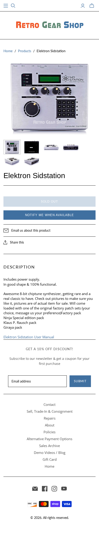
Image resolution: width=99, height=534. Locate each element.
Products (24, 51)
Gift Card (50, 459)
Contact (49, 404)
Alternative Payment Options (49, 438)
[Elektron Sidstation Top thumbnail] (12, 147)
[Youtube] (64, 488)
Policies (49, 432)
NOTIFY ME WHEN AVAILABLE (49, 215)
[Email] (35, 488)
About (49, 425)
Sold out (49, 201)
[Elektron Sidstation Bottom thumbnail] (31, 147)
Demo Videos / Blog (49, 452)
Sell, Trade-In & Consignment (50, 411)
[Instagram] (54, 488)
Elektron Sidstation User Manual (28, 337)
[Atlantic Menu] (5, 5)
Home (8, 51)
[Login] (82, 5)
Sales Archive (49, 445)
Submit (80, 381)
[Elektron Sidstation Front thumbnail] (51, 147)
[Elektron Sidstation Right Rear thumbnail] (31, 161)
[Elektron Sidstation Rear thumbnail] (70, 147)
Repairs (49, 418)
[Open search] (13, 5)
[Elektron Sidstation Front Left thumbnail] (12, 161)
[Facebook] (44, 488)
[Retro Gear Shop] (49, 24)
